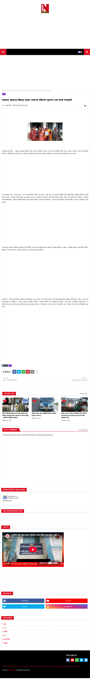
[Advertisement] (45, 30)
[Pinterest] (28, 372)
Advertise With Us (71, 666)
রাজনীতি (5, 631)
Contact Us (21, 666)
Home (4, 91)
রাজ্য (8, 91)
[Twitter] (19, 372)
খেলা (5, 635)
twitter (24, 606)
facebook (25, 601)
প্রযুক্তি (5, 643)
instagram (68, 606)
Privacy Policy (41, 666)
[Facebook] (14, 372)
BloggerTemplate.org (45, 675)
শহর (5, 628)
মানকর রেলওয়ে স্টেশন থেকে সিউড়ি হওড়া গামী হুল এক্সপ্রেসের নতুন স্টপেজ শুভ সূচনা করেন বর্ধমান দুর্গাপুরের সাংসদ (73, 415)
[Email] (32, 372)
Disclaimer (30, 666)
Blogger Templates (18, 675)
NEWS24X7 (12, 670)
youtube (68, 601)
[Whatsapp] (23, 372)
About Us (11, 666)
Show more (83, 393)
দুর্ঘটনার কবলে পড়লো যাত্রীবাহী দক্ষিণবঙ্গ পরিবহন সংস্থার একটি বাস (44, 414)
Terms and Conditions (55, 666)
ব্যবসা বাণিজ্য (7, 639)
